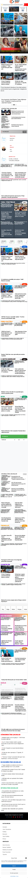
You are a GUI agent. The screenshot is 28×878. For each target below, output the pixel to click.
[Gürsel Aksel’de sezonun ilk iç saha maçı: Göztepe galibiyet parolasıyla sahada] (20, 401)
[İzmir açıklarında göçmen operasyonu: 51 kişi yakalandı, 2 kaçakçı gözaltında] (20, 364)
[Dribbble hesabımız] (19, 817)
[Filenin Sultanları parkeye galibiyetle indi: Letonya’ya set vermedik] (7, 497)
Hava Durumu (6, 845)
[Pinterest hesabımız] (17, 817)
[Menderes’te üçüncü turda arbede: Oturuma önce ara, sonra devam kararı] (6, 114)
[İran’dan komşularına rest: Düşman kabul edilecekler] (20, 653)
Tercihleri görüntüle (14, 873)
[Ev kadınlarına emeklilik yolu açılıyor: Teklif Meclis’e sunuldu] (14, 270)
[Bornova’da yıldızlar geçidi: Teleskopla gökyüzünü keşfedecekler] (20, 530)
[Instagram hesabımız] (11, 817)
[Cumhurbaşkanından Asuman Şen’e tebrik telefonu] (6, 122)
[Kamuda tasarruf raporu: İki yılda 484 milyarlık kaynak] (20, 251)
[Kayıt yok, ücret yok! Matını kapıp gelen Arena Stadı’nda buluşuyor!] (6, 491)
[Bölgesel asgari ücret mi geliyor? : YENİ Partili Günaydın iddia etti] (7, 251)
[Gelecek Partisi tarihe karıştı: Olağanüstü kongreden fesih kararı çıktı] (20, 289)
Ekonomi (5, 834)
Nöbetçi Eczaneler (7, 849)
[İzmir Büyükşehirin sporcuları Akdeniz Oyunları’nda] (7, 513)
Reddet (14, 869)
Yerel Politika (6, 836)
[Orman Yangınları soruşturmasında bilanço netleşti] (7, 569)
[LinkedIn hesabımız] (22, 817)
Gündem (5, 827)
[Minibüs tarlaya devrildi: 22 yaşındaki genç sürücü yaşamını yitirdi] (14, 383)
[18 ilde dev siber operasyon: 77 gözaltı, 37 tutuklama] (7, 364)
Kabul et (14, 865)
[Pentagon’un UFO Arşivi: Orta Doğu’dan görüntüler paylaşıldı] (14, 550)
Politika (4, 831)
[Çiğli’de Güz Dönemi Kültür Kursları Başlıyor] (7, 636)
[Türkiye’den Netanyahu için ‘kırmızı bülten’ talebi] (14, 670)
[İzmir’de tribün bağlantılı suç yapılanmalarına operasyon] (20, 497)
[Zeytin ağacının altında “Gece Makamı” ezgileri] (20, 636)
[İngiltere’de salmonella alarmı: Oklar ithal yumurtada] (7, 700)
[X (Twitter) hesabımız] (9, 817)
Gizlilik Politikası (13, 876)
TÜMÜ (24, 131)
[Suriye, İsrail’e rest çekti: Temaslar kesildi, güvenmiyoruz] (7, 653)
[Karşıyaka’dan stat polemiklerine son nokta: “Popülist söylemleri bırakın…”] (6, 480)
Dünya (4, 838)
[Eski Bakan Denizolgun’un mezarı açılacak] (6, 127)
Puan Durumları (7, 852)
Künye (17, 876)
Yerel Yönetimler (7, 829)
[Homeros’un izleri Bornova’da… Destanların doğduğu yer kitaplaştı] (20, 225)
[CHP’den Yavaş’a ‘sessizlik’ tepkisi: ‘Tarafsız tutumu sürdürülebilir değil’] (14, 308)
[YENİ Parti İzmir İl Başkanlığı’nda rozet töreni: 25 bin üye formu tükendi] (7, 326)
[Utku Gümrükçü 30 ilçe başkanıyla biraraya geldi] (20, 326)
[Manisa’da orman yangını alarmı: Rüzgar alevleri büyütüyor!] (14, 591)
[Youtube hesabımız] (13, 817)
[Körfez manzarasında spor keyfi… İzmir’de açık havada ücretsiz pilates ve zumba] (20, 207)
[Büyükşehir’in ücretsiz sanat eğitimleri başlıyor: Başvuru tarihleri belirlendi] (20, 620)
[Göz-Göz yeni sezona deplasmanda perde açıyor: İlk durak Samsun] (6, 485)
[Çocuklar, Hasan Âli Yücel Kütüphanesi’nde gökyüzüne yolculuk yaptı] (7, 225)
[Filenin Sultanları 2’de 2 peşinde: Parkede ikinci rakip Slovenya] (14, 422)
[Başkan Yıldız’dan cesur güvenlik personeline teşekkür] (14, 345)
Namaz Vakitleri (7, 847)
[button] (26, 858)
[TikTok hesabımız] (15, 817)
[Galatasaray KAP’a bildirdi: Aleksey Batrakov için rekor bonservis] (20, 513)
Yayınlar (5, 854)
